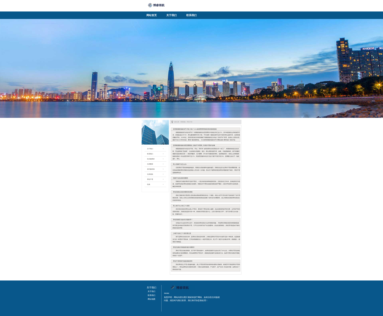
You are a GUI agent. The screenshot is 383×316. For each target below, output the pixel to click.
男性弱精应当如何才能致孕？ (182, 219)
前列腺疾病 (155, 169)
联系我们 (191, 15)
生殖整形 (155, 164)
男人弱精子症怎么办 (180, 164)
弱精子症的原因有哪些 (180, 178)
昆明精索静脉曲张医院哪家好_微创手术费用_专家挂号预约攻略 (194, 145)
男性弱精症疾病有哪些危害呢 (182, 192)
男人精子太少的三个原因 (181, 206)
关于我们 (171, 15)
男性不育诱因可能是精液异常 (182, 261)
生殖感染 (155, 174)
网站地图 (151, 299)
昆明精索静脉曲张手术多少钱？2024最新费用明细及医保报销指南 (195, 129)
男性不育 (155, 179)
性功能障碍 (155, 159)
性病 (155, 184)
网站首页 (151, 15)
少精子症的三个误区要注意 (182, 233)
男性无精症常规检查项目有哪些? (184, 247)
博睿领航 (183, 122)
